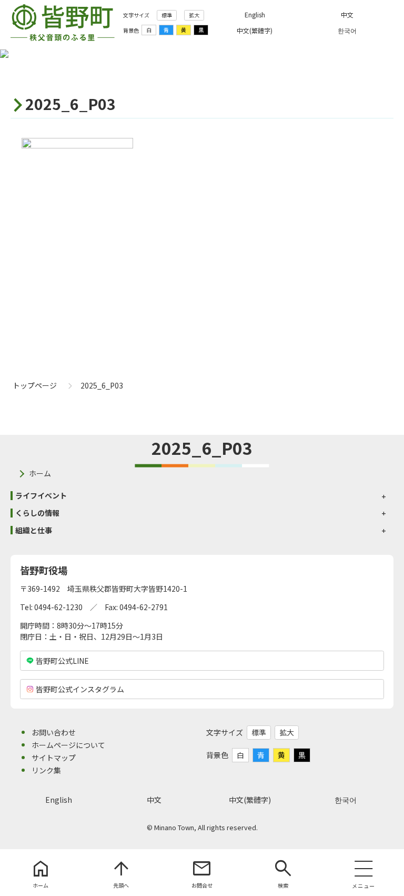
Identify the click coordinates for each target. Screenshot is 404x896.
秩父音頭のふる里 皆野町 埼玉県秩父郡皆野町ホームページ (63, 22)
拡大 (194, 15)
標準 (166, 15)
